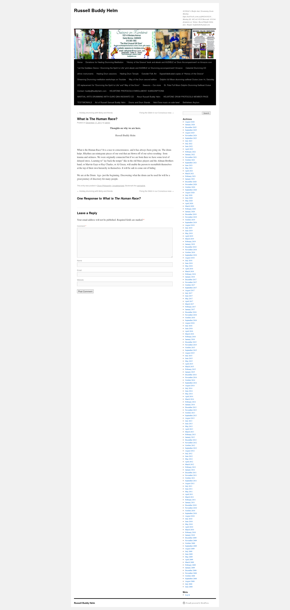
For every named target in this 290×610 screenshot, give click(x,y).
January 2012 (190, 469)
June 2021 (189, 165)
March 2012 (189, 464)
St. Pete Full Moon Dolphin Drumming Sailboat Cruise (187, 85)
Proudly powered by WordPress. (197, 603)
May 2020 (189, 200)
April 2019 (189, 236)
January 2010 (190, 535)
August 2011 (190, 483)
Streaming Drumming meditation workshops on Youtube (101, 79)
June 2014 (189, 391)
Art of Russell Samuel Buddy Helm (110, 102)
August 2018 (190, 257)
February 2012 (190, 467)
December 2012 (191, 440)
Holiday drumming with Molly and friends (95, 112)
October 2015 (190, 347)
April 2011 (189, 494)
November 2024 (191, 135)
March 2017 (189, 304)
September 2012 (191, 448)
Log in (187, 595)
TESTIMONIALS (84, 102)
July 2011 (188, 486)
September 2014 (191, 382)
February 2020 (190, 209)
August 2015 (190, 353)
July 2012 (188, 453)
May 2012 (189, 459)
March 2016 (189, 334)
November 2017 (191, 282)
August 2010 (190, 516)
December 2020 (191, 181)
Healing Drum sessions (107, 73)
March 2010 (189, 529)
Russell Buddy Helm (96, 10)
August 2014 (190, 385)
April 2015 (189, 363)
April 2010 (189, 527)
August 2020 (190, 192)
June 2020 (189, 198)
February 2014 (190, 402)
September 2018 (191, 255)
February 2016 (190, 336)
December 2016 (191, 312)
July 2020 (188, 195)
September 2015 (191, 350)
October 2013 (190, 412)
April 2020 (189, 203)
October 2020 (190, 187)
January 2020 (190, 211)
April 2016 (189, 331)
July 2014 (188, 388)
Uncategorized (118, 185)
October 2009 (190, 543)
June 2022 (189, 146)
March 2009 (189, 562)
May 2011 (189, 491)
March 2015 (189, 366)
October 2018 (190, 252)
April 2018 (189, 268)
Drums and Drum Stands (139, 102)
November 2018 (191, 249)
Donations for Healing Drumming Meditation (104, 62)
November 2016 (191, 315)
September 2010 (191, 513)
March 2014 (189, 399)
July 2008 (188, 584)
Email (79, 270)
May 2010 (189, 524)
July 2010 (188, 518)
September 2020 (191, 189)
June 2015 (189, 358)
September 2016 (191, 320)
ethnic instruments (85, 73)
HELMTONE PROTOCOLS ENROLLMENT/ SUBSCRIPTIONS (137, 90)
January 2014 (190, 404)
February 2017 (190, 306)
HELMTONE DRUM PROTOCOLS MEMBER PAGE (185, 96)
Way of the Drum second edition (143, 79)
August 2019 (190, 225)
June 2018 (189, 263)
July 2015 (188, 355)
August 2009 (190, 548)
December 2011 (191, 472)
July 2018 (188, 260)
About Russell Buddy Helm (148, 96)
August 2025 (190, 132)
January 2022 (190, 154)
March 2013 (189, 431)
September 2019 (191, 222)
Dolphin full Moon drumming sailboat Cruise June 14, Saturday (187, 79)
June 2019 (189, 230)
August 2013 (190, 418)
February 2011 (190, 499)
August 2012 (190, 450)
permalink (141, 185)
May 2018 (189, 266)
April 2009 (189, 559)
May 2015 (189, 361)
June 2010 (189, 521)
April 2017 (189, 301)
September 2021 (191, 162)
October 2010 (190, 510)
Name (79, 260)
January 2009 (190, 567)
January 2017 (190, 309)
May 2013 (189, 426)
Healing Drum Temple (129, 73)
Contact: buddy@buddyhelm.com (91, 90)
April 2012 (189, 461)
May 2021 (189, 168)
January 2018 (190, 276)
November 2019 (191, 217)
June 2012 (189, 456)
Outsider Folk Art (149, 73)
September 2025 (191, 130)
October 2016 (190, 317)
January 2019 (190, 244)
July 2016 (188, 325)
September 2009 (191, 546)
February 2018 (190, 274)
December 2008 (191, 570)
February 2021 (190, 176)
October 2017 (190, 285)
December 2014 (191, 374)
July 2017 (188, 293)
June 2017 (189, 296)
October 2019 (190, 219)
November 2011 (191, 475)
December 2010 (191, 505)
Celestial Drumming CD (196, 67)
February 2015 (190, 369)
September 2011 (191, 480)
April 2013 (189, 429)
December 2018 (191, 247)
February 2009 (190, 565)
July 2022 (188, 143)
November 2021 (191, 157)
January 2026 (190, 124)
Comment (81, 226)
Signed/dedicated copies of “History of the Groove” (182, 73)
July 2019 (188, 228)
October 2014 (190, 380)
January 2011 (190, 502)
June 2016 (189, 328)
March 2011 (189, 497)
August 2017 (190, 290)
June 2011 (189, 489)
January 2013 (190, 437)
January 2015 (190, 372)
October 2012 (190, 445)
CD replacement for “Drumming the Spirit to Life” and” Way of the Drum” (108, 85)
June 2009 (189, 554)
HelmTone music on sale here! (166, 102)
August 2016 (190, 323)
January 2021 (190, 179)
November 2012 (191, 442)
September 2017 (191, 287)
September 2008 (191, 578)
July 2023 (188, 141)
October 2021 (190, 160)
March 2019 (189, 238)
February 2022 (190, 151)
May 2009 (189, 556)
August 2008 (190, 581)
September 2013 (191, 415)
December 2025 (191, 127)
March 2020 (189, 206)
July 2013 (188, 421)
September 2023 (191, 138)
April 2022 (189, 149)
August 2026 (190, 122)
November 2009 (191, 540)
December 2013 (191, 407)
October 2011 (190, 478)
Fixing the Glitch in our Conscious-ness (156, 112)
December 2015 (191, 342)
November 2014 (191, 377)
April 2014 (189, 396)
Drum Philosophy (104, 185)
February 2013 (190, 434)
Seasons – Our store (152, 85)
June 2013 (189, 423)
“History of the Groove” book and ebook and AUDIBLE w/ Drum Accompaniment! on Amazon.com (169, 62)
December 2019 (191, 214)
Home (79, 62)
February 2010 (190, 532)
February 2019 (190, 241)
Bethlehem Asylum (191, 102)
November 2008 (191, 573)
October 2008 (190, 576)
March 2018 (189, 271)
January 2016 (190, 339)
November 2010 (191, 508)
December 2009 (191, 537)
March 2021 (189, 173)
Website (80, 279)
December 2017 (191, 279)
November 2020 (191, 184)
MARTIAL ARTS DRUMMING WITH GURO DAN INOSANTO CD (105, 96)
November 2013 (191, 410)
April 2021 (189, 170)
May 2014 (189, 393)
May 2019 (189, 233)
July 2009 (188, 551)
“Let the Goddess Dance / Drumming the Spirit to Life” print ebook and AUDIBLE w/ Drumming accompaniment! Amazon (130, 67)
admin (107, 122)
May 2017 (189, 298)
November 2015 (191, 344)
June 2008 (189, 586)
